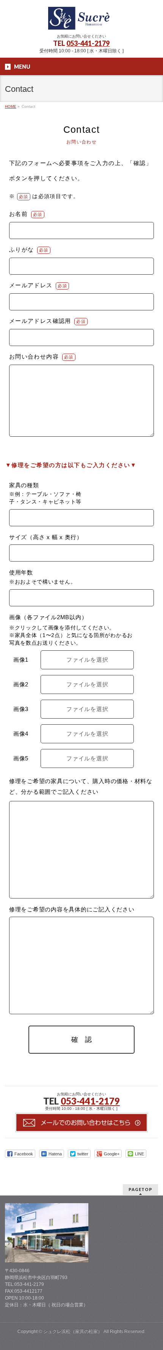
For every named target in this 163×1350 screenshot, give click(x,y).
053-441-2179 (88, 43)
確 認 (81, 1039)
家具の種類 (24, 485)
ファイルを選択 (87, 659)
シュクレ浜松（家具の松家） (72, 1331)
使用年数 (21, 573)
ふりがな (21, 249)
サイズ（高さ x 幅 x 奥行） (46, 537)
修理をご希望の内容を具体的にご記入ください (72, 909)
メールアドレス (31, 285)
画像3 (20, 709)
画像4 (20, 733)
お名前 (18, 214)
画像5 (20, 758)
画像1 (20, 659)
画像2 (20, 684)
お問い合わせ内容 (34, 356)
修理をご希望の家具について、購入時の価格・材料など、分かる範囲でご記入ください (80, 786)
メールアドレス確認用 (40, 321)
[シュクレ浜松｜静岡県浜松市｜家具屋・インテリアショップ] (81, 21)
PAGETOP (140, 1189)
